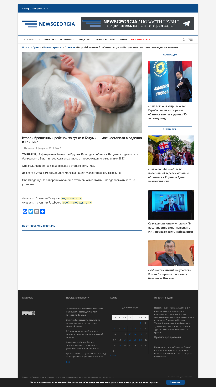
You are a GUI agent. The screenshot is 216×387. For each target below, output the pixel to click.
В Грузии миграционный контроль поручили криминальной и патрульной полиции (84, 334)
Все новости (32, 39)
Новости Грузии (30, 377)
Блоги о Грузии (140, 39)
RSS (68, 362)
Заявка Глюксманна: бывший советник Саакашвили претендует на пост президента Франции (84, 311)
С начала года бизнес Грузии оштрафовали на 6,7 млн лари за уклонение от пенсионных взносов (82, 345)
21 (135, 340)
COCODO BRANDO (106, 377)
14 (135, 334)
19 (125, 340)
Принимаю (175, 382)
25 (119, 345)
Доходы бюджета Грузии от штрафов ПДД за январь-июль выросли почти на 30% (86, 355)
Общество (85, 39)
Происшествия (105, 39)
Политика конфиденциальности (180, 377)
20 (130, 340)
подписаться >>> (71, 198)
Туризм (122, 39)
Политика (49, 39)
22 (140, 340)
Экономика (67, 39)
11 (119, 334)
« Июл (113, 355)
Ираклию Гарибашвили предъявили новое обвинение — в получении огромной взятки (83, 323)
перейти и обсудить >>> (77, 202)
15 (140, 334)
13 (130, 334)
